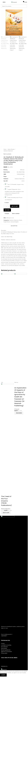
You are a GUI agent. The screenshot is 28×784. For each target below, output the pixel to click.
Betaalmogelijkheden (6, 650)
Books (20, 220)
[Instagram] (7, 662)
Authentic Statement (8, 150)
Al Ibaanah (16, 409)
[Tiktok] (10, 662)
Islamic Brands (11, 149)
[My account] (20, 2)
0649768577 (4, 635)
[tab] (14, 225)
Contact (3, 643)
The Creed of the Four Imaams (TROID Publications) (6, 500)
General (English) (15, 221)
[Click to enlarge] (3, 32)
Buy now (7, 210)
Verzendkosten (4, 646)
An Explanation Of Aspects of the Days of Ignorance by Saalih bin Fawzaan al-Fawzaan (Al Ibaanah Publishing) (20, 397)
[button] (6, 512)
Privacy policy (4, 653)
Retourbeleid (4, 648)
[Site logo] (14, 2)
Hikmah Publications (5, 508)
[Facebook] (3, 662)
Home (5, 149)
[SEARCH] (25, 6)
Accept (3, 675)
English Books (7, 221)
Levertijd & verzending (6, 645)
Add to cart (14, 206)
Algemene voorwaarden (6, 651)
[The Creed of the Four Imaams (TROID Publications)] (7, 327)
